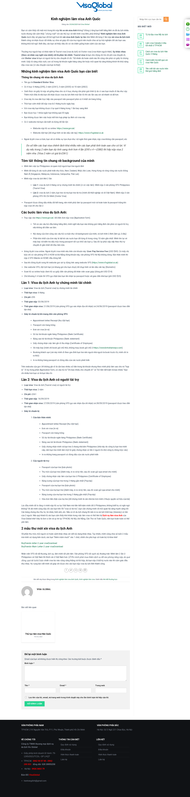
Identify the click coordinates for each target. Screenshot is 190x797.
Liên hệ (64, 759)
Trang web (100, 685)
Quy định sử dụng (69, 744)
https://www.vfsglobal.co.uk (91, 133)
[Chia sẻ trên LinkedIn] (85, 570)
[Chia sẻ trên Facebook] (66, 570)
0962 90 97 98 (39, 761)
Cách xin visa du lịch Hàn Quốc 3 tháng (157, 52)
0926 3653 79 (38, 769)
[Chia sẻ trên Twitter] (71, 570)
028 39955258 (48, 764)
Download (52, 543)
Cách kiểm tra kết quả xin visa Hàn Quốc (157, 61)
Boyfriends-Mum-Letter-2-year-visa (37, 546)
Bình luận (29, 663)
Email (63, 685)
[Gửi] (166, 19)
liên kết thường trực (110, 579)
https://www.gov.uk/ (66, 128)
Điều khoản (66, 749)
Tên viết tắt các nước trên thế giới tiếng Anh (157, 69)
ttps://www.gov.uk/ (46, 218)
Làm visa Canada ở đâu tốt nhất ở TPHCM (156, 44)
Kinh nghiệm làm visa (87, 579)
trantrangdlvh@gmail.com (35, 781)
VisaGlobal (34, 775)
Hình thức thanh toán (70, 754)
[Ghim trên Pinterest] (80, 570)
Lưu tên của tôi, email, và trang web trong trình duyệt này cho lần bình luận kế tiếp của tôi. (69, 697)
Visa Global (85, 24)
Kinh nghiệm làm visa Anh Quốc (66, 579)
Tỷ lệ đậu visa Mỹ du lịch (157, 34)
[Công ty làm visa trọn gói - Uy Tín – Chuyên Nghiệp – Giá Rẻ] (95, 6)
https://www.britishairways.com (108, 348)
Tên (27, 685)
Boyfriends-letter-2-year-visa (34, 543)
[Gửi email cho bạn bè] (76, 570)
